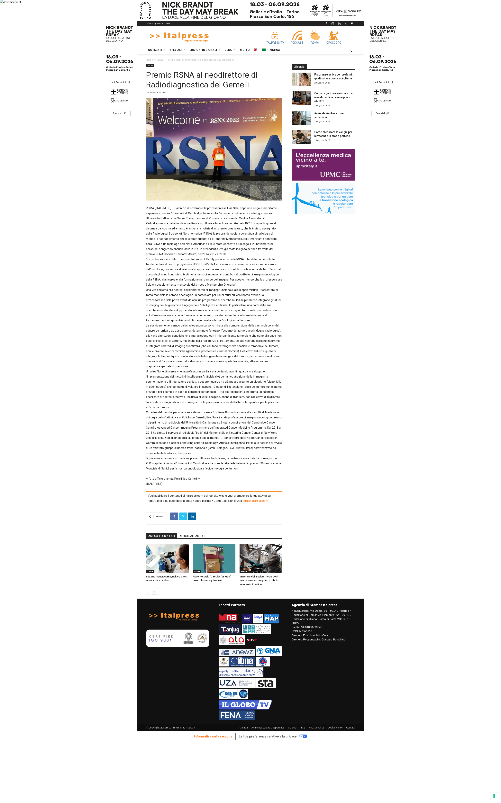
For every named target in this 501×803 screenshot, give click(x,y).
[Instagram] (333, 23)
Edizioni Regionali (203, 50)
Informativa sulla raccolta (213, 736)
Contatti (350, 727)
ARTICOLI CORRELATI (161, 536)
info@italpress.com (255, 501)
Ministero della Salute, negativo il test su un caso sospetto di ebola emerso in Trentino (259, 580)
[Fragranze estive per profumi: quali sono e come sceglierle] (301, 79)
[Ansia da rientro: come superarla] (301, 118)
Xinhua (274, 50)
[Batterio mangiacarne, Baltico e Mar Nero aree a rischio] (167, 558)
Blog (228, 50)
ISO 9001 (292, 727)
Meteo (245, 50)
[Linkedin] (339, 23)
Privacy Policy (316, 727)
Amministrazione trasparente (267, 727)
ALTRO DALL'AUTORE (192, 536)
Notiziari (155, 50)
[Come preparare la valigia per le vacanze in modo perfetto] (301, 137)
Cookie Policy (335, 727)
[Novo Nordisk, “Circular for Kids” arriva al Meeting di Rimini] (214, 558)
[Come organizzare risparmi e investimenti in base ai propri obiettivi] (301, 98)
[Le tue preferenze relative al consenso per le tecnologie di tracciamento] (494, 796)
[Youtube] (352, 23)
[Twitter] (346, 23)
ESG (303, 727)
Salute (160, 59)
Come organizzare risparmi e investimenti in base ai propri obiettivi (333, 97)
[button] (350, 51)
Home (149, 59)
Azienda (243, 727)
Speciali (176, 50)
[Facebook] (326, 23)
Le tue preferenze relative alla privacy (268, 736)
